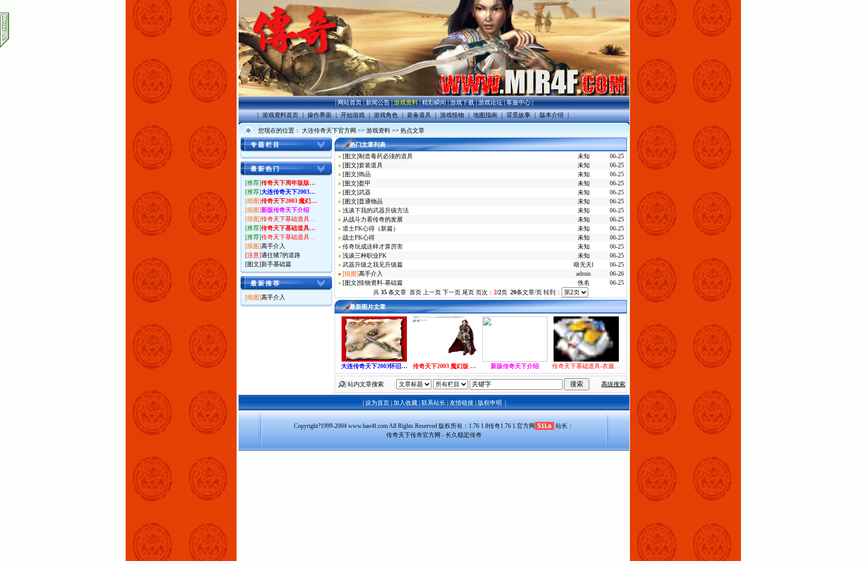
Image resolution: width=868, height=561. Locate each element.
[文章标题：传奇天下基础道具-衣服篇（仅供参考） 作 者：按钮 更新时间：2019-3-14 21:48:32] (586, 359)
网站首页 (350, 102)
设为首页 (377, 402)
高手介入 (273, 246)
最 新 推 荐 (265, 283)
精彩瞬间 (434, 102)
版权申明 (490, 402)
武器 (365, 192)
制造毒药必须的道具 (386, 156)
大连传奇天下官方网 (329, 130)
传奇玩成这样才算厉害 (373, 246)
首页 (415, 292)
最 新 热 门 (265, 168)
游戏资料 (406, 102)
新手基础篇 (276, 264)
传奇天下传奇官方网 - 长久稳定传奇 (434, 434)
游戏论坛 (490, 102)
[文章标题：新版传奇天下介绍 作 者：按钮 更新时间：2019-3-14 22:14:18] (515, 359)
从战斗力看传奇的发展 (373, 219)
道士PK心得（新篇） (371, 228)
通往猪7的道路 (280, 255)
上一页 (432, 292)
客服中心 (518, 102)
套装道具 (371, 165)
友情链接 (462, 402)
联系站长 (433, 402)
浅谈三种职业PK (365, 255)
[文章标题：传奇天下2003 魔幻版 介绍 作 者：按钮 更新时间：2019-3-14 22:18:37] (444, 359)
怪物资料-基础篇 (381, 282)
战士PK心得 (359, 237)
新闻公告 (378, 102)
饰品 (365, 174)
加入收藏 (405, 402)
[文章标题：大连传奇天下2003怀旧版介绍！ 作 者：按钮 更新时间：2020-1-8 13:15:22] (374, 359)
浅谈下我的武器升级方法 (376, 210)
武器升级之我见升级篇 (373, 264)
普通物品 (371, 201)
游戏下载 (462, 102)
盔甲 (365, 183)
